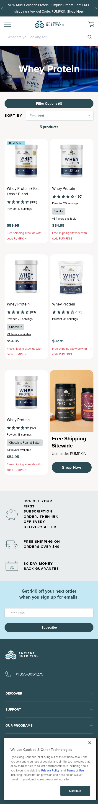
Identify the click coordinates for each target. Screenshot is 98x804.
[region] (50, 769)
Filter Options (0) (49, 103)
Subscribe (49, 627)
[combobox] (49, 37)
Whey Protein (63, 188)
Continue (75, 791)
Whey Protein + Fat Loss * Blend (23, 191)
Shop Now (75, 11)
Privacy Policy (50, 770)
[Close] (90, 743)
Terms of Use (75, 770)
